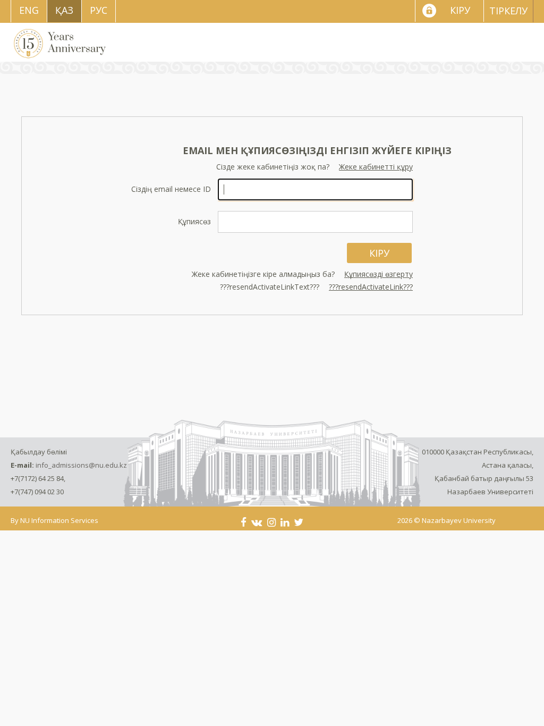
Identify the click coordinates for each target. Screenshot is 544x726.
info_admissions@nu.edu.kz (81, 465)
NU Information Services (59, 520)
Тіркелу (508, 10)
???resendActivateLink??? (371, 287)
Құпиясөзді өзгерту (378, 274)
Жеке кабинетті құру (376, 167)
